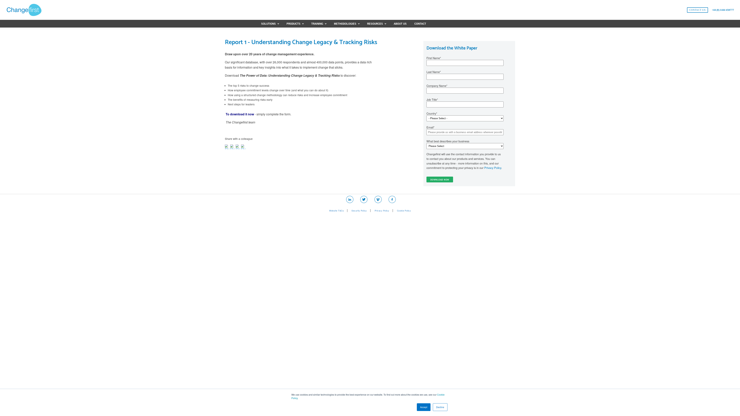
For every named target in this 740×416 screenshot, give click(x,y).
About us (400, 23)
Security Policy (359, 210)
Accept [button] (423, 407)
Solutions (268, 23)
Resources (375, 23)
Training (317, 23)
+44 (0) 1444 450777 (723, 9)
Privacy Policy (492, 168)
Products (293, 23)
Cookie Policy (404, 210)
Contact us (697, 10)
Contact (420, 23)
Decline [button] (440, 407)
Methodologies (345, 23)
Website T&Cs (336, 210)
